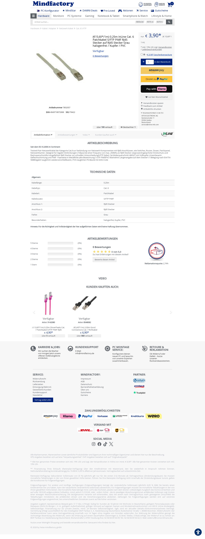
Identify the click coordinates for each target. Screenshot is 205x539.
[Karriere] (46, 353)
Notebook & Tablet (108, 16)
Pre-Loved (109, 10)
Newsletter (37, 395)
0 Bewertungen (101, 55)
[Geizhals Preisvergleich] (139, 380)
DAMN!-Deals (89, 10)
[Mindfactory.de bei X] (111, 444)
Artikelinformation (42, 134)
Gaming (89, 16)
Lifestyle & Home (161, 16)
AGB (82, 381)
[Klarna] (68, 416)
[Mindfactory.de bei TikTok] (105, 444)
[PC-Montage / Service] (121, 355)
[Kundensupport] (145, 4)
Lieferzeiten (38, 384)
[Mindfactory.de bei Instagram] (93, 444)
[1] (156, 70)
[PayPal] (85, 416)
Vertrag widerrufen (43, 400)
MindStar (70, 10)
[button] (33, 15)
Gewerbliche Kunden (42, 389)
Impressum (86, 378)
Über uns (85, 389)
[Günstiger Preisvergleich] (139, 386)
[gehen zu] (30, 230)
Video (85, 134)
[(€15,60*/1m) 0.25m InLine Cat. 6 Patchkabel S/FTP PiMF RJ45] (102, 252)
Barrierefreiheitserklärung (92, 387)
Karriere (84, 395)
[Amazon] (51, 416)
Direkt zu (151, 79)
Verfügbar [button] (98, 51)
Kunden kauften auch (104, 134)
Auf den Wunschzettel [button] (158, 97)
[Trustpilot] (139, 392)
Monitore (58, 16)
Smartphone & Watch (135, 16)
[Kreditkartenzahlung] (137, 416)
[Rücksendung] (158, 355)
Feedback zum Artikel (152, 106)
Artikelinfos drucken (152, 109)
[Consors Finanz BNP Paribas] (120, 416)
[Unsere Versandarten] (102, 430)
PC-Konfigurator (49, 10)
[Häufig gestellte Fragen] (84, 351)
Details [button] (48, 310)
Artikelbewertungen (66, 134)
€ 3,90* (159, 54)
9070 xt (150, 21)
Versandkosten (165, 47)
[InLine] (167, 134)
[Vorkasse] (102, 416)
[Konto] (159, 4)
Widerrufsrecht (39, 378)
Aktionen (127, 10)
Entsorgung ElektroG (42, 387)
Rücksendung (39, 381)
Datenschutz (86, 384)
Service (143, 10)
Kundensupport (40, 392)
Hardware (44, 16)
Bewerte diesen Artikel (105, 259)
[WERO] (154, 416)
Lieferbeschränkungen (152, 49)
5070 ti (160, 21)
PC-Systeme (74, 16)
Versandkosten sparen (153, 103)
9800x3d (139, 21)
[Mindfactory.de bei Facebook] (99, 444)
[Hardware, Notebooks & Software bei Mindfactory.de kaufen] (65, 4)
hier (113, 522)
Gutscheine (161, 10)
